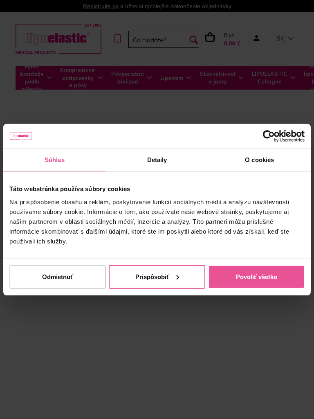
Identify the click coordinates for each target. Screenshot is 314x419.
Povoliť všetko (256, 276)
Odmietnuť (57, 276)
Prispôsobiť (152, 276)
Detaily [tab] (157, 159)
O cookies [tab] (259, 159)
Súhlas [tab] (55, 159)
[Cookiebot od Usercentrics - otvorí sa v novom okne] (269, 136)
